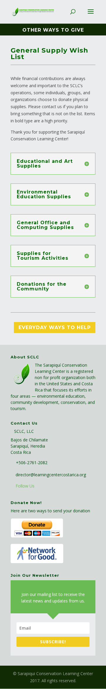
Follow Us (25, 486)
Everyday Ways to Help (55, 327)
